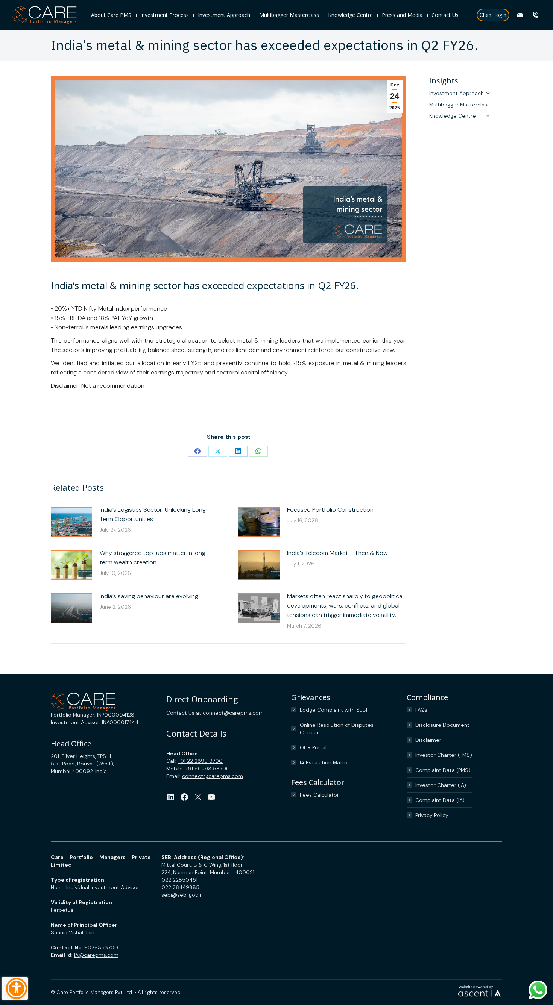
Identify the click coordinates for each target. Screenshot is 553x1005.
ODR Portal (313, 747)
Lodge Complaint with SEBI (333, 709)
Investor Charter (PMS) (443, 755)
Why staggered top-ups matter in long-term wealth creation (154, 557)
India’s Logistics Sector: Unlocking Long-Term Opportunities (154, 514)
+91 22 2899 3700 (200, 761)
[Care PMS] (48, 15)
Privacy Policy (431, 815)
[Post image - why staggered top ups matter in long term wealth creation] (71, 565)
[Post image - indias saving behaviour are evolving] (71, 608)
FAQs (421, 709)
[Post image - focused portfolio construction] (259, 522)
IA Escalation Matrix (324, 762)
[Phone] (536, 15)
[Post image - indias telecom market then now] (259, 565)
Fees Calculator (319, 794)
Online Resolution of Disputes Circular (337, 729)
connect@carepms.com (233, 712)
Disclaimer (428, 740)
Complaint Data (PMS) (443, 770)
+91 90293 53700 (207, 768)
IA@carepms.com (96, 955)
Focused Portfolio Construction (330, 510)
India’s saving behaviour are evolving (149, 596)
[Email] (521, 15)
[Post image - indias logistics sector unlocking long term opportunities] (71, 522)
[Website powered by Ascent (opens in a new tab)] (479, 997)
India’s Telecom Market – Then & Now (337, 553)
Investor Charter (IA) (440, 785)
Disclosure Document (442, 725)
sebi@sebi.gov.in (182, 894)
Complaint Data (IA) (440, 800)
